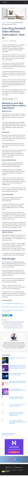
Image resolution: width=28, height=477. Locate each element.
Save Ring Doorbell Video (15, 324)
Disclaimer (20, 470)
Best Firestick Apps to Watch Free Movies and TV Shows (16, 397)
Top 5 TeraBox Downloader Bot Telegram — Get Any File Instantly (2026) (17, 414)
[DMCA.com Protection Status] (6, 472)
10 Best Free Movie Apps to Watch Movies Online (9, 434)
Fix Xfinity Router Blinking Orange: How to (12, 303)
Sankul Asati (14, 340)
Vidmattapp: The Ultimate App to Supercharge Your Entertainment (17, 381)
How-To (8, 22)
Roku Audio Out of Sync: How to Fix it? (13, 328)
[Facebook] (9, 459)
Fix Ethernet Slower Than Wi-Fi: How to (13, 326)
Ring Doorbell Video (16, 322)
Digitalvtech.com (19, 467)
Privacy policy (8, 470)
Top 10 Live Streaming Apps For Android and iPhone (17, 405)
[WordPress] (18, 459)
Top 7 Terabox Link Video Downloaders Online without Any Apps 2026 (17, 422)
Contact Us (14, 470)
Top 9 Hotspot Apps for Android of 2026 (17, 358)
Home (3, 22)
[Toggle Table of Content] (15, 99)
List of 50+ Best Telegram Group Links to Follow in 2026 (17, 374)
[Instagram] (12, 459)
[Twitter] (15, 459)
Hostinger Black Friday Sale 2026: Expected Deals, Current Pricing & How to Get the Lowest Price (17, 367)
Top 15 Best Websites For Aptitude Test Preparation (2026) (17, 389)
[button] (25, 2)
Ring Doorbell (7, 322)
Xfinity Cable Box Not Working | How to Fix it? (13, 307)
